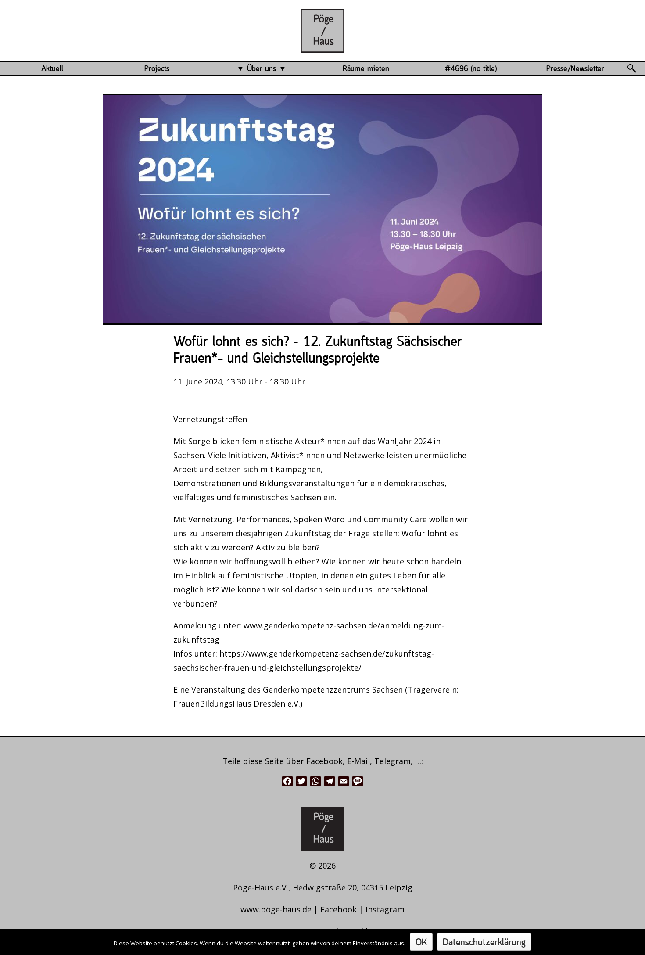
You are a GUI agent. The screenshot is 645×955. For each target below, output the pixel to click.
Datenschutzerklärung (484, 943)
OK (421, 943)
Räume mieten (366, 69)
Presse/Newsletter (575, 69)
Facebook (338, 909)
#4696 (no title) (471, 69)
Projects (156, 69)
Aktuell (52, 69)
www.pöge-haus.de (276, 909)
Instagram (385, 909)
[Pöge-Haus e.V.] (322, 45)
